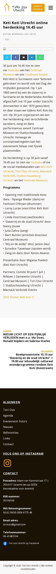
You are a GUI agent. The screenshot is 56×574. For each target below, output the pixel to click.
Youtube (13, 70)
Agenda (8, 415)
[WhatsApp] (40, 57)
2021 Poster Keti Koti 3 (18, 297)
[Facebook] (15, 57)
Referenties (11, 432)
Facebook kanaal (36, 74)
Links (6, 438)
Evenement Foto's (15, 421)
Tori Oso (9, 410)
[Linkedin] (32, 57)
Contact (8, 444)
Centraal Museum (35, 180)
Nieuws (8, 427)
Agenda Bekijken (37, 7)
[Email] (23, 57)
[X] (7, 57)
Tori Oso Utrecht (26, 171)
